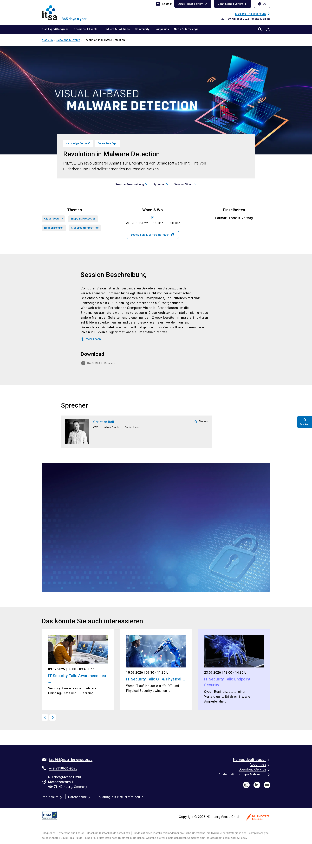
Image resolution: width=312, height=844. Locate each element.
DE (262, 4)
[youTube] (267, 785)
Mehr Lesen (91, 339)
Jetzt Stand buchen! (230, 3)
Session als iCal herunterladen (153, 235)
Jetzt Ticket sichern (190, 3)
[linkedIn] (257, 785)
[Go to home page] (68, 12)
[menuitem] (58, 29)
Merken (201, 421)
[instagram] (246, 785)
